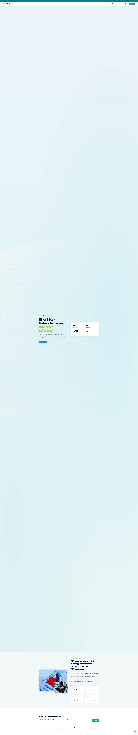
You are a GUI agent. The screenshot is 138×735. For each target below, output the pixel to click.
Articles (107, 3)
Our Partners (125, 3)
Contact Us (132, 3)
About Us (112, 3)
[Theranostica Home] (7, 3)
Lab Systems (118, 3)
